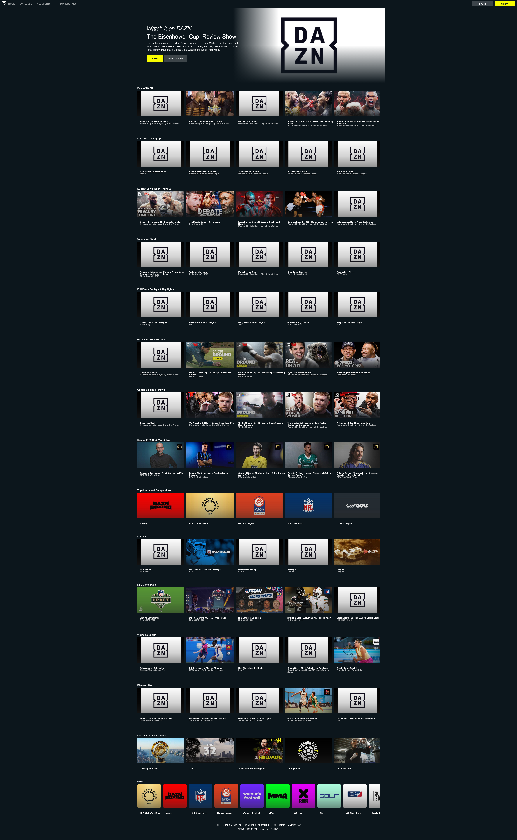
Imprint (282, 824)
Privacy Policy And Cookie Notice (260, 824)
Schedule (26, 4)
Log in (482, 3)
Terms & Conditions (231, 824)
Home (11, 4)
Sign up (505, 3)
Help (217, 824)
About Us (263, 829)
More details (68, 4)
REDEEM (252, 829)
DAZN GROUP (295, 824)
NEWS (241, 829)
